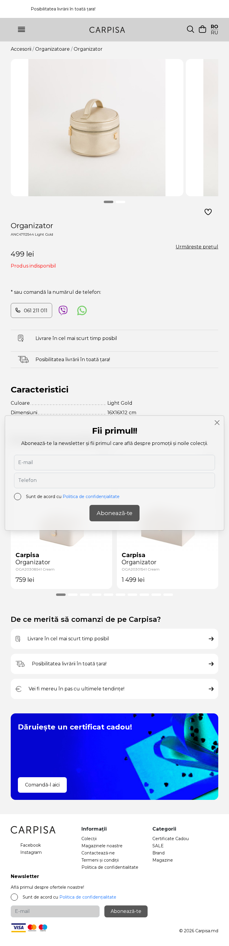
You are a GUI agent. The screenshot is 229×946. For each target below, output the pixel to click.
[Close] (217, 422)
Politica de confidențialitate (91, 496)
